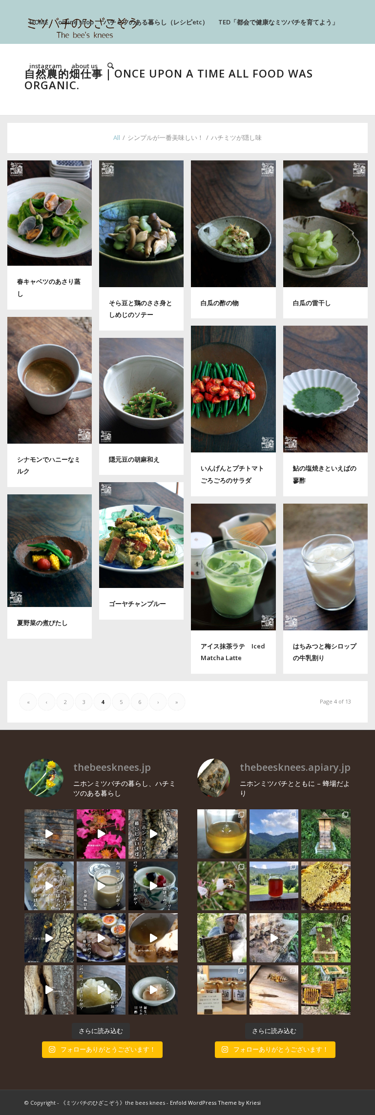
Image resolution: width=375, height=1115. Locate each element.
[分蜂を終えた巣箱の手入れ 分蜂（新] (326, 990)
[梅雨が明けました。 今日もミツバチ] (153, 886)
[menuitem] (38, 22)
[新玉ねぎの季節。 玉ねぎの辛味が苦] (101, 990)
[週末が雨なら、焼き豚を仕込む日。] (101, 937)
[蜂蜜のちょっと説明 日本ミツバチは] (326, 886)
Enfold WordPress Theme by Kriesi (215, 1102)
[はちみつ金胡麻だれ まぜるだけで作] (153, 937)
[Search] (111, 66)
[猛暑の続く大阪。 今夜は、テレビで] (153, 834)
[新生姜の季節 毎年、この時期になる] (153, 990)
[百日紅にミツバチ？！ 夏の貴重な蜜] (101, 834)
